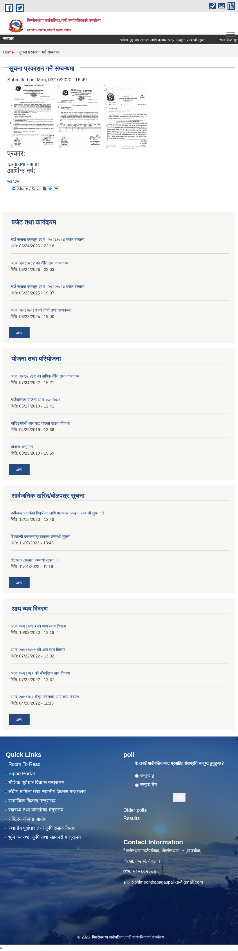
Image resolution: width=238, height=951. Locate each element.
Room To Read (24, 764)
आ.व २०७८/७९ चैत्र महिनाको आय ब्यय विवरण (45, 696)
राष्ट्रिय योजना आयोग (27, 819)
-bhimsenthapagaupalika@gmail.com (168, 882)
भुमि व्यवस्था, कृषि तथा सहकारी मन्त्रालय (44, 837)
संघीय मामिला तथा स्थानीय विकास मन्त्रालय (47, 791)
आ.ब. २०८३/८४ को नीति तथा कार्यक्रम (39, 263)
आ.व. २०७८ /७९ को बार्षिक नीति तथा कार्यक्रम (45, 376)
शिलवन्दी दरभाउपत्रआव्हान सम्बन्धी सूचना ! (42, 536)
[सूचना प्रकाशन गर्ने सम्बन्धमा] (31, 116)
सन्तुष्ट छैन (148, 784)
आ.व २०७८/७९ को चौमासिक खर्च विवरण (40, 673)
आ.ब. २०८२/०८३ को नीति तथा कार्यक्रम (41, 310)
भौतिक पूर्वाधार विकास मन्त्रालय (36, 782)
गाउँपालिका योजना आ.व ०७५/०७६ (36, 399)
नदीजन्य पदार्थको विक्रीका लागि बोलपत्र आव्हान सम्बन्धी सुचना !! (57, 513)
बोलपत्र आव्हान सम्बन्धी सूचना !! (34, 560)
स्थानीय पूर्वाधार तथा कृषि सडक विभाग (41, 828)
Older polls (135, 810)
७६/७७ (13, 181)
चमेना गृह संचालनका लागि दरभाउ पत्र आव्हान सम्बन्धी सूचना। (153, 39)
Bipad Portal (21, 773)
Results (131, 818)
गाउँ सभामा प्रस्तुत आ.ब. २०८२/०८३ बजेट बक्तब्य (47, 286)
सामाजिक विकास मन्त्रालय (31, 801)
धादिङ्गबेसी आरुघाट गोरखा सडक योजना (40, 423)
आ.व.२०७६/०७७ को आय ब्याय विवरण (38, 626)
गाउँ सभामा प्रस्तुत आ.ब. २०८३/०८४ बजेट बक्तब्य (47, 239)
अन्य (19, 332)
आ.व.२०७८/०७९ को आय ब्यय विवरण (38, 649)
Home (8, 52)
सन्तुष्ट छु (147, 775)
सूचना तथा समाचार (23, 164)
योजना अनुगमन (22, 446)
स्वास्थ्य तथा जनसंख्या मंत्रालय (35, 810)
